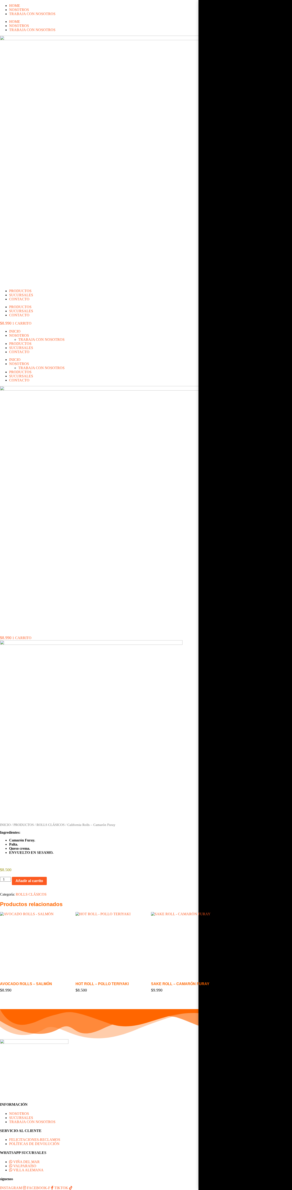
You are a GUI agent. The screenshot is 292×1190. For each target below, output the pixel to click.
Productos (20, 344)
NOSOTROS (19, 10)
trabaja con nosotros (41, 339)
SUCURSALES (21, 295)
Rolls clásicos (50, 825)
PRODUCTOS (20, 291)
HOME (14, 6)
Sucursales (21, 348)
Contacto (19, 352)
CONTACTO (19, 299)
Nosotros (19, 335)
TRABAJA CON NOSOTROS (32, 14)
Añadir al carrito (29, 881)
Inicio (15, 331)
